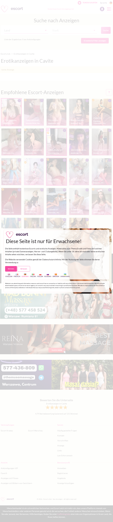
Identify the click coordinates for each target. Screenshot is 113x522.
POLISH (40, 276)
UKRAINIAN (65, 276)
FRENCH (17, 276)
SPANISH (56, 276)
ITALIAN (33, 276)
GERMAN (25, 276)
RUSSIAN (47, 276)
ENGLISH (9, 276)
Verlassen (23, 269)
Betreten (11, 269)
